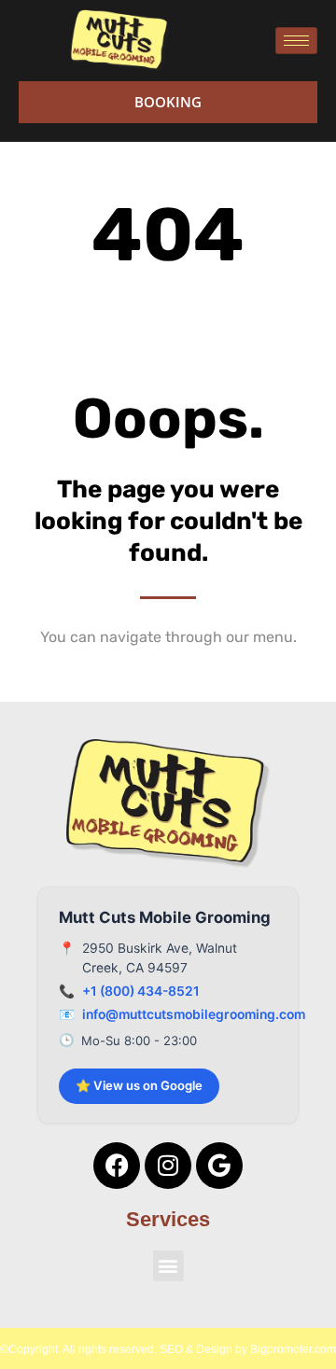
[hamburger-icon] (296, 40)
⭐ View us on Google (139, 1085)
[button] (168, 1265)
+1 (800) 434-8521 (141, 991)
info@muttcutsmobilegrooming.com (193, 1014)
